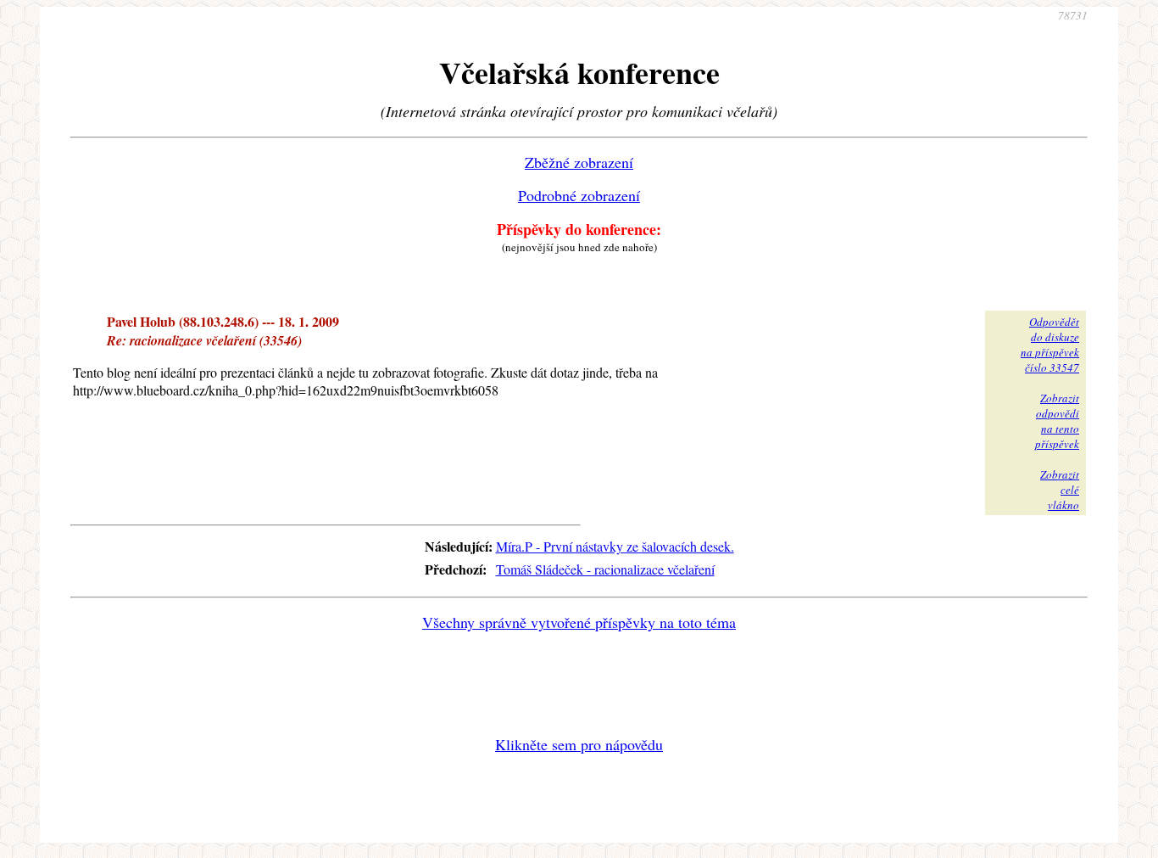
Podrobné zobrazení (579, 195)
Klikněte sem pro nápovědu (579, 744)
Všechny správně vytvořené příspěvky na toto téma (579, 622)
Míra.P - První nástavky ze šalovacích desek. (615, 546)
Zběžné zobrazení (579, 162)
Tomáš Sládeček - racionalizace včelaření (605, 569)
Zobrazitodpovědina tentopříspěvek (1057, 420)
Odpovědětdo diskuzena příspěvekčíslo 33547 (1050, 344)
